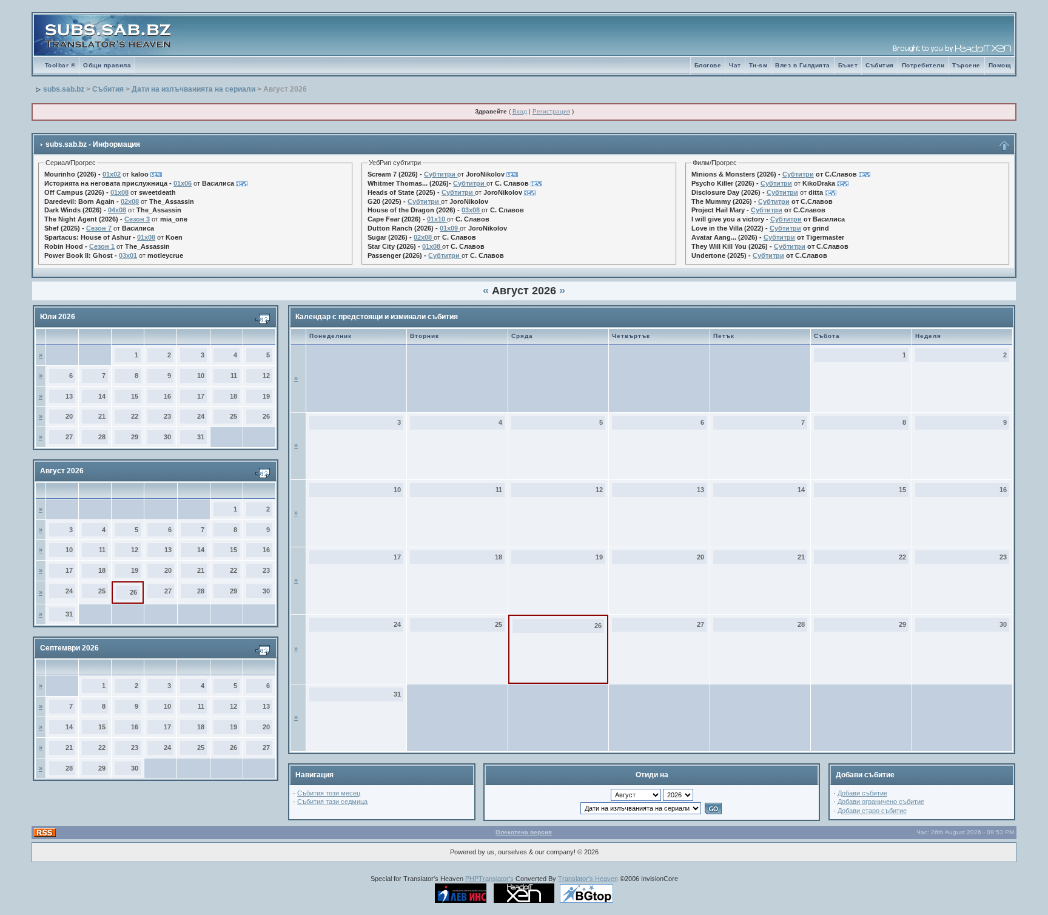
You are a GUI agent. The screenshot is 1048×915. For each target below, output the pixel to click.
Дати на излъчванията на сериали (193, 89)
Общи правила (107, 65)
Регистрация (551, 111)
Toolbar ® (60, 65)
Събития (879, 65)
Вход (519, 111)
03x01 (128, 255)
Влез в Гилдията (802, 65)
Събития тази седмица (332, 801)
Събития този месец (328, 793)
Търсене (966, 65)
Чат (735, 65)
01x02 (111, 174)
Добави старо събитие (872, 810)
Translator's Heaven (588, 878)
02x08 (130, 201)
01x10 (436, 219)
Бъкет (848, 65)
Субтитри (439, 174)
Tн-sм (758, 65)
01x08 (119, 192)
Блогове (708, 65)
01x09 (449, 228)
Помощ (1000, 65)
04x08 (117, 210)
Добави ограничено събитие (881, 801)
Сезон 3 (137, 219)
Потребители (923, 65)
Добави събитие (862, 793)
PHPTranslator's (489, 878)
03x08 (471, 210)
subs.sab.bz (63, 89)
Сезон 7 (99, 228)
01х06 (182, 183)
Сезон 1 (102, 246)
